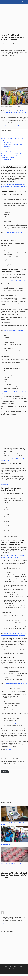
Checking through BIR (7, 142)
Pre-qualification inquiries (6, 163)
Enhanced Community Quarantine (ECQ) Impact (13, 144)
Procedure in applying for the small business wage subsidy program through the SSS (12, 156)
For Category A (7, 146)
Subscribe (4, 771)
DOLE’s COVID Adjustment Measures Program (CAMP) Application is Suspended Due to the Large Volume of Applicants (14, 186)
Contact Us (10, 966)
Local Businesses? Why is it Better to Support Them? (15, 280)
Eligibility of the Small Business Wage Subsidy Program (13, 138)
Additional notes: (8, 159)
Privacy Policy (8, 968)
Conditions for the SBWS (6, 151)
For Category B (7, 148)
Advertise (16, 966)
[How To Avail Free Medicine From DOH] (14, 854)
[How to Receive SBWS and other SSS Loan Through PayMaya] (14, 813)
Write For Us (23, 966)
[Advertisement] (14, 18)
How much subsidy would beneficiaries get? (11, 153)
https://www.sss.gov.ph (13, 723)
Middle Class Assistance (13, 868)
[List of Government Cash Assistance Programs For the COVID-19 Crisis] (14, 834)
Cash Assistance (5, 868)
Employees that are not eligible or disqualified (12, 136)
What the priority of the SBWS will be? (11, 149)
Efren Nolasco (9, 2)
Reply (4, 923)
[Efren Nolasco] (2, 2)
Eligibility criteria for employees (8, 134)
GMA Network (9, 749)
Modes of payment (5, 161)
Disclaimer (15, 968)
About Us (4, 966)
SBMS (19, 868)
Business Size (6, 140)
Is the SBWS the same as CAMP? (9, 133)
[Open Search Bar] (22, 2)
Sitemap (21, 968)
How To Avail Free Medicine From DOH (11, 863)
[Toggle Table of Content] (24, 131)
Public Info (23, 43)
